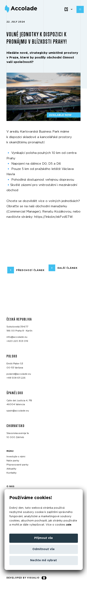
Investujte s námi (15, 456)
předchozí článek (30, 270)
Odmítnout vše (43, 549)
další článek (67, 268)
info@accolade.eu (16, 337)
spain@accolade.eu (17, 411)
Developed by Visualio (22, 578)
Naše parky (12, 461)
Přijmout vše (43, 538)
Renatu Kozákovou (56, 211)
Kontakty (11, 473)
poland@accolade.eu (18, 374)
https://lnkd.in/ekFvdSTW (53, 216)
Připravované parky (17, 465)
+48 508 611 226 (15, 378)
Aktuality (11, 469)
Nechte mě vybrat (43, 560)
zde (68, 524)
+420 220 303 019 (17, 341)
